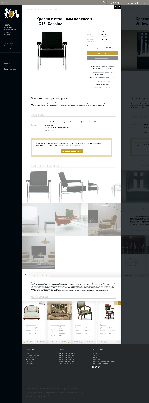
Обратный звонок (32, 357)
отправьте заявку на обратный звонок (71, 145)
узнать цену (102, 53)
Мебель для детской (66, 355)
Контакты (7, 48)
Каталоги (43, 275)
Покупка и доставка (33, 355)
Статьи (94, 357)
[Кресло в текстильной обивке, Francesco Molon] (84, 310)
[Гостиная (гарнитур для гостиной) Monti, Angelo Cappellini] (59, 310)
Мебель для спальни (66, 359)
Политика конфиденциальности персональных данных (104, 362)
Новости (95, 355)
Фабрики (7, 64)
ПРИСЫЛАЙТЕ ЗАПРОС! (102, 81)
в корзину (40, 342)
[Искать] (103, 2)
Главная (28, 9)
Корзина (9, 46)
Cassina (42, 9)
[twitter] (96, 367)
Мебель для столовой (67, 361)
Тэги (33, 275)
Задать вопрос (10, 69)
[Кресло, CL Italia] (133, 244)
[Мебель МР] (11, 13)
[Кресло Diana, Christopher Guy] (34, 310)
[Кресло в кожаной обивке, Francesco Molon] (109, 310)
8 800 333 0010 (108, 88)
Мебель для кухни (65, 357)
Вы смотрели (31, 359)
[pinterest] (99, 367)
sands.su (49, 396)
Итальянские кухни (66, 364)
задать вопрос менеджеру (72, 151)
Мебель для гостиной (67, 353)
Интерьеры (96, 359)
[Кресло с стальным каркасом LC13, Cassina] (38, 186)
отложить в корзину (102, 58)
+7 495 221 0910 (116, 3)
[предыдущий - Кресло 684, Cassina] (116, 7)
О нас (6, 66)
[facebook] (93, 367)
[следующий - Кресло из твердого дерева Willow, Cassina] (119, 7)
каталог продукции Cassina (55, 9)
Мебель (7, 25)
